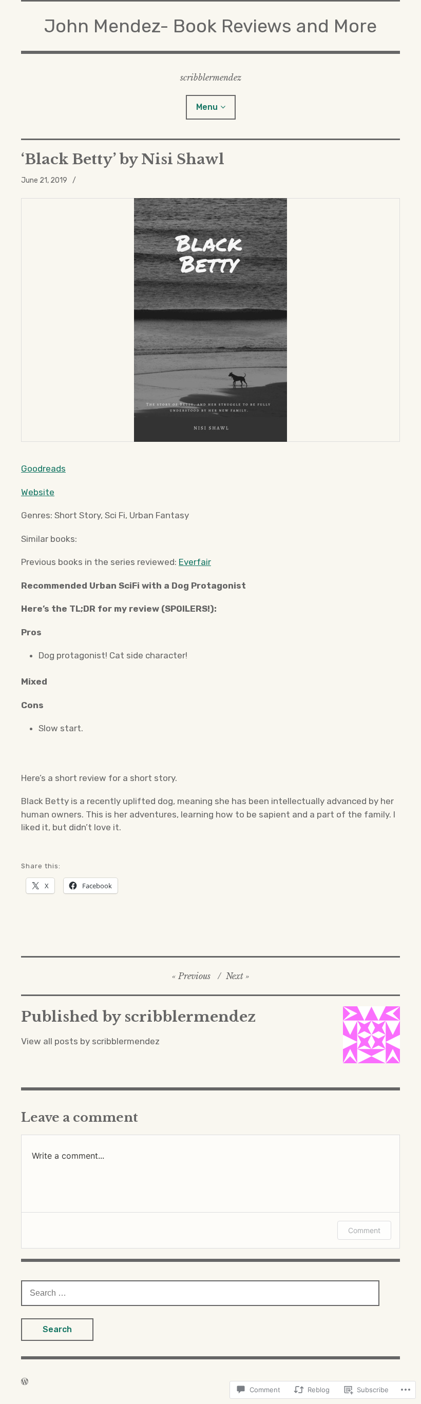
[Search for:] (200, 1293)
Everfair (195, 562)
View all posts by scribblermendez (90, 1041)
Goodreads (43, 468)
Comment (364, 1230)
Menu (207, 107)
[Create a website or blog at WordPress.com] (24, 1381)
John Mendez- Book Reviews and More (210, 26)
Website (37, 492)
